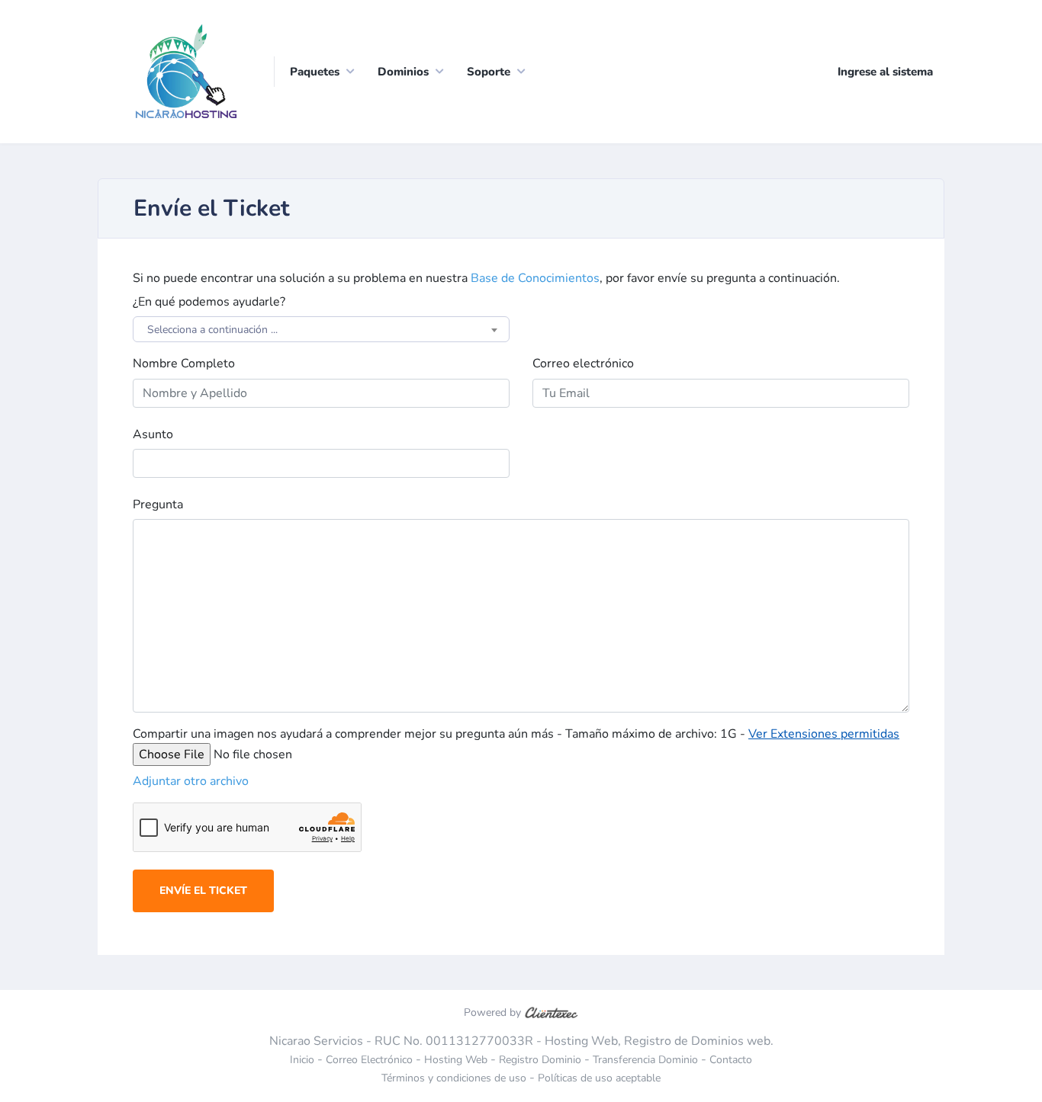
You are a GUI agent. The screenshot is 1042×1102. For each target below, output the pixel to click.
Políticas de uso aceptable (599, 1078)
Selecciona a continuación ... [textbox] (212, 329)
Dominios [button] (403, 71)
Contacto (730, 1059)
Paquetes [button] (314, 71)
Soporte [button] (488, 71)
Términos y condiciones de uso (453, 1078)
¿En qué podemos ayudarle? (209, 301)
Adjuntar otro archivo (191, 781)
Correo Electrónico (369, 1059)
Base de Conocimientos (535, 278)
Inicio (302, 1059)
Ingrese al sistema (885, 71)
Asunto (153, 434)
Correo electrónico (583, 363)
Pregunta (158, 504)
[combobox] (321, 329)
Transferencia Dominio (645, 1059)
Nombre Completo (184, 363)
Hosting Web (455, 1059)
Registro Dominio (540, 1059)
